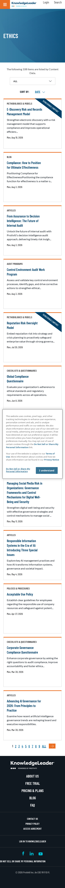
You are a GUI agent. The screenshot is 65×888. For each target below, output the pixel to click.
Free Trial (32, 783)
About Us (32, 776)
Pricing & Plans (33, 790)
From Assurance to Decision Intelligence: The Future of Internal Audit (23, 220)
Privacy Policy (33, 823)
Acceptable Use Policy (20, 594)
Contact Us (32, 818)
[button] (5, 4)
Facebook (23, 853)
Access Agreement (32, 828)
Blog (32, 798)
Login (46, 2)
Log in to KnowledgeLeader (32, 841)
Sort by (24, 91)
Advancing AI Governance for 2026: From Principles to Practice (24, 705)
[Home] (24, 4)
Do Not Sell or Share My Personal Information (23, 861)
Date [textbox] (37, 91)
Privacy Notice (51, 459)
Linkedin (32, 853)
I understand (46, 470)
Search (58, 2)
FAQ (32, 805)
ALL (44, 746)
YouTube (40, 853)
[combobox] (37, 91)
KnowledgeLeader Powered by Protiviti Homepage (32, 765)
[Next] (52, 746)
